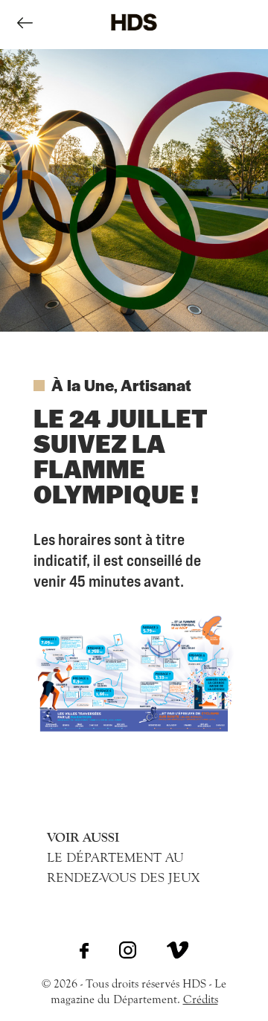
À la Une (82, 384)
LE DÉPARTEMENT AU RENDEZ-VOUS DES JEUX (123, 858)
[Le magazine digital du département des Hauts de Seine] (134, 41)
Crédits (200, 999)
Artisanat (156, 384)
